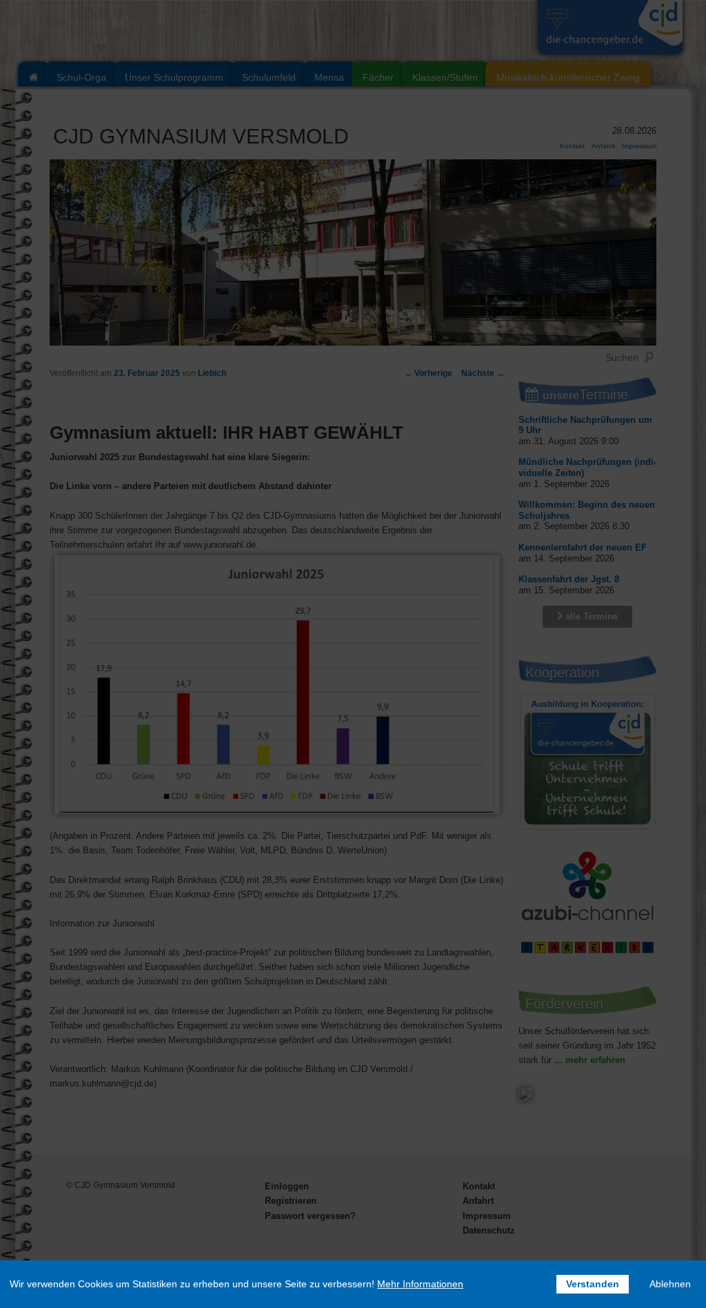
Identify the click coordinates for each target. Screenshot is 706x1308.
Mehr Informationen (420, 1283)
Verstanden (592, 1283)
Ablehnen (670, 1283)
